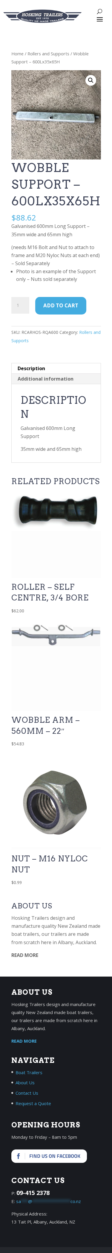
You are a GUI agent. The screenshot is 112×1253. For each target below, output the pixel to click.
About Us (25, 1082)
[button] (90, 80)
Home (17, 54)
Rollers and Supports (48, 54)
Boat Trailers (29, 1072)
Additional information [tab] (45, 379)
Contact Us (27, 1093)
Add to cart (60, 305)
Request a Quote (33, 1103)
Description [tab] (31, 368)
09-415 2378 (33, 1193)
